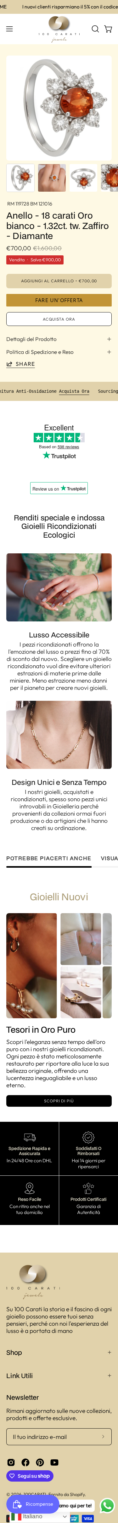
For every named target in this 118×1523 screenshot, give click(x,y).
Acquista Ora (97, 391)
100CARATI (35, 1494)
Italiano (31, 1516)
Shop (14, 1352)
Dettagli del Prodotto (31, 339)
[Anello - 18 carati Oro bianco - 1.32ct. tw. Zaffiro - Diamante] (20, 178)
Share (25, 363)
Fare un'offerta (59, 300)
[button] (94, 28)
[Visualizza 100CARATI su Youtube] (54, 1462)
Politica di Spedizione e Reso (40, 352)
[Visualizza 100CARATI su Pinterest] (40, 1462)
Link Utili (19, 1375)
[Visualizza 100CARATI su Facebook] (25, 1462)
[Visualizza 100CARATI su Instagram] (11, 1462)
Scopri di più (59, 1100)
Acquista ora (59, 319)
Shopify (77, 1494)
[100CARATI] (59, 29)
